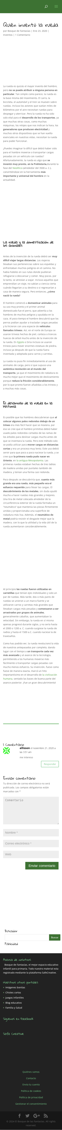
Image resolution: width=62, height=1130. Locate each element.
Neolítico (17, 168)
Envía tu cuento (31, 1084)
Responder (50, 764)
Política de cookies (31, 1090)
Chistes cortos (13, 992)
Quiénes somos (31, 1071)
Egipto (20, 342)
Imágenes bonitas (15, 987)
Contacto (31, 1078)
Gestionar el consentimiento (31, 1103)
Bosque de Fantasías (19, 30)
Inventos (8, 34)
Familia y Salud (13, 1007)
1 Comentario (22, 34)
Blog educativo (13, 1002)
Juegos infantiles (14, 997)
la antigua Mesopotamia (30, 460)
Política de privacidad (31, 1097)
